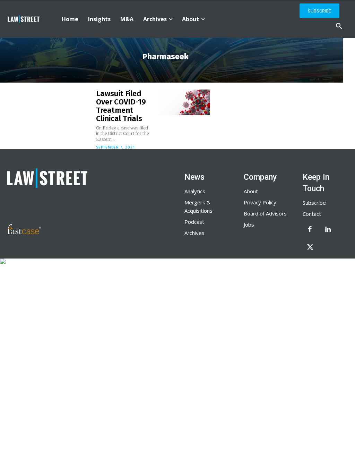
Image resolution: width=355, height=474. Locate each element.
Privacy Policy (260, 202)
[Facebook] (310, 229)
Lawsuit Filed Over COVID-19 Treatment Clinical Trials (121, 106)
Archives (194, 232)
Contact (312, 213)
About (251, 191)
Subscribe (314, 202)
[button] (339, 26)
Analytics (194, 191)
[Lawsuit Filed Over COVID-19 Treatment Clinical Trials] (184, 102)
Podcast (194, 221)
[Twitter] (310, 247)
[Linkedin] (328, 229)
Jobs (249, 224)
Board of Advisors (265, 213)
